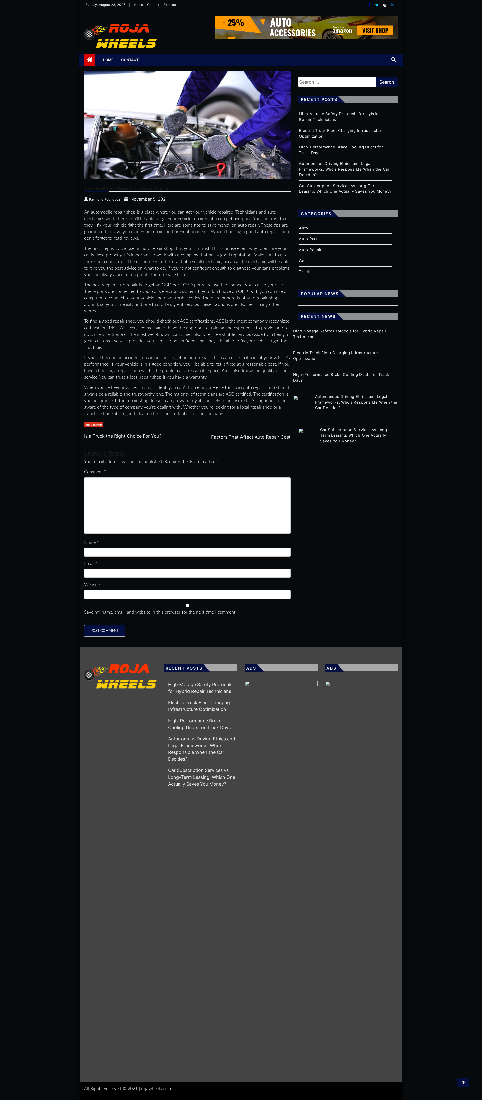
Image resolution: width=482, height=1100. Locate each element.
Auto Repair (93, 424)
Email (91, 563)
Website (92, 585)
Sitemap (169, 5)
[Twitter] (377, 5)
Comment (95, 472)
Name (91, 542)
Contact (153, 5)
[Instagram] (385, 5)
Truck (304, 271)
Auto (303, 228)
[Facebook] (369, 5)
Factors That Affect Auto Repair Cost (251, 437)
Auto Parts (309, 238)
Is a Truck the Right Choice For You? (122, 436)
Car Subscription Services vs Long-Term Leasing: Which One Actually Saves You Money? (201, 777)
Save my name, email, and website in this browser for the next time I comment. (160, 612)
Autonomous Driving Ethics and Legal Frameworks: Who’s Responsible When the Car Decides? (344, 169)
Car (302, 260)
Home (138, 5)
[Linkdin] (392, 5)
